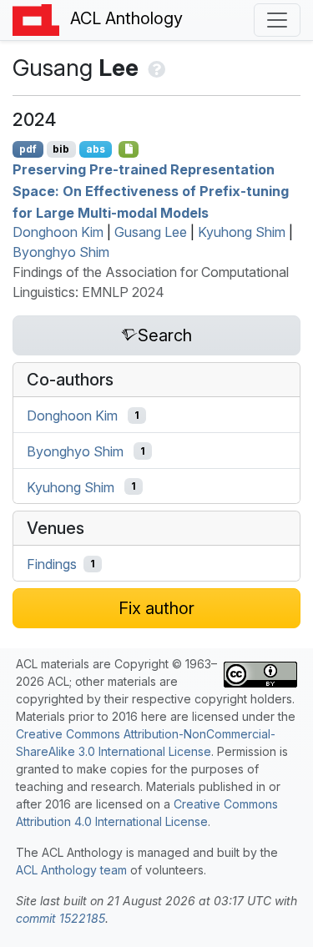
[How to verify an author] (154, 67)
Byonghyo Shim (61, 252)
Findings (52, 564)
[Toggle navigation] (277, 20)
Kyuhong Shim (241, 232)
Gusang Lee (150, 232)
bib (61, 149)
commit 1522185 (60, 918)
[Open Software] (129, 149)
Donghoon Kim (58, 232)
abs (95, 149)
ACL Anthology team (71, 870)
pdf (28, 149)
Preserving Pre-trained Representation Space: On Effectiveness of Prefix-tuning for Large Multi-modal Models (151, 190)
